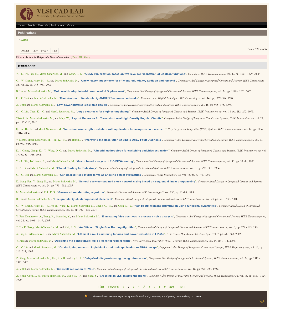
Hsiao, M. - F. (41, 80)
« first (101, 286)
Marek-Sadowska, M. (51, 74)
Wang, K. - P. (74, 275)
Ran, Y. (31, 181)
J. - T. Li (21, 168)
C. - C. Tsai (22, 98)
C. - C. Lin (22, 111)
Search (24, 39)
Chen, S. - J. (125, 205)
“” (135, 74)
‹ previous (113, 286)
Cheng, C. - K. (104, 205)
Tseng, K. (49, 216)
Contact (71, 25)
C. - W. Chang (24, 80)
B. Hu (19, 91)
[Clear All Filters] (80, 57)
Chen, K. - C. (37, 111)
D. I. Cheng (22, 150)
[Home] (26, 19)
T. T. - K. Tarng (25, 227)
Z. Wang (21, 258)
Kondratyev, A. (33, 216)
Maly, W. (64, 118)
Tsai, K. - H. (59, 139)
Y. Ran (20, 216)
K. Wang (21, 181)
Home (21, 25)
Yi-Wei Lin (22, 118)
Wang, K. (64, 205)
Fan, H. (34, 74)
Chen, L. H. (33, 275)
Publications (57, 25)
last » (182, 286)
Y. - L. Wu (22, 74)
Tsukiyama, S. (37, 161)
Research (43, 25)
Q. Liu (19, 129)
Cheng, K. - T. (39, 150)
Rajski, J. (77, 139)
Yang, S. (92, 275)
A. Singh (21, 234)
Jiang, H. (42, 181)
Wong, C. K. (76, 74)
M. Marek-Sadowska (27, 192)
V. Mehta (21, 139)
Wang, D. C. (55, 150)
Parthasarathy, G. (37, 234)
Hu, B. (28, 129)
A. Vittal (21, 104)
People (31, 25)
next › (172, 286)
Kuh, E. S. (50, 192)
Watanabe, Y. (63, 216)
